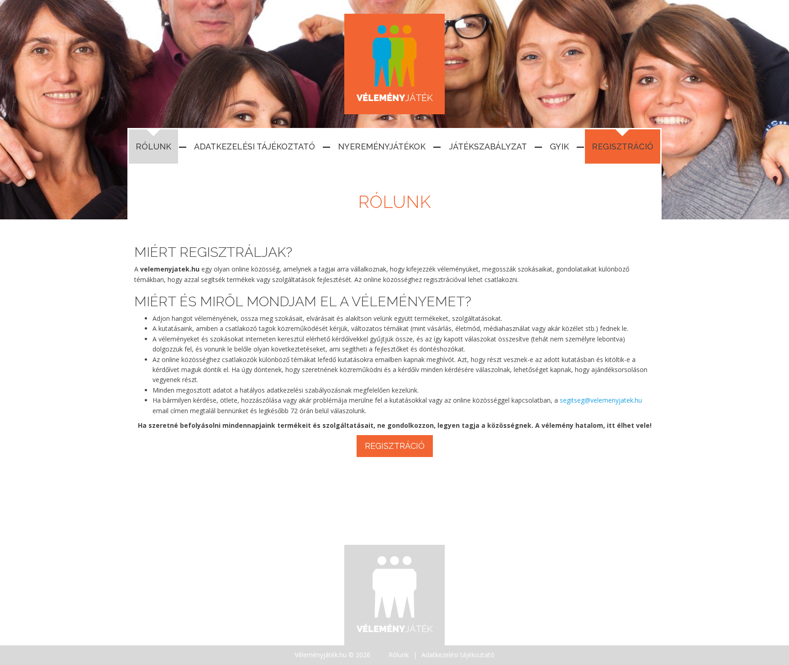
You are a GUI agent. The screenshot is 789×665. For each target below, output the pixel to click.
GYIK (559, 146)
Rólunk (153, 146)
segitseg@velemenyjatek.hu (601, 400)
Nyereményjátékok (382, 146)
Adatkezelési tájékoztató (254, 146)
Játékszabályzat (488, 146)
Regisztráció (622, 146)
